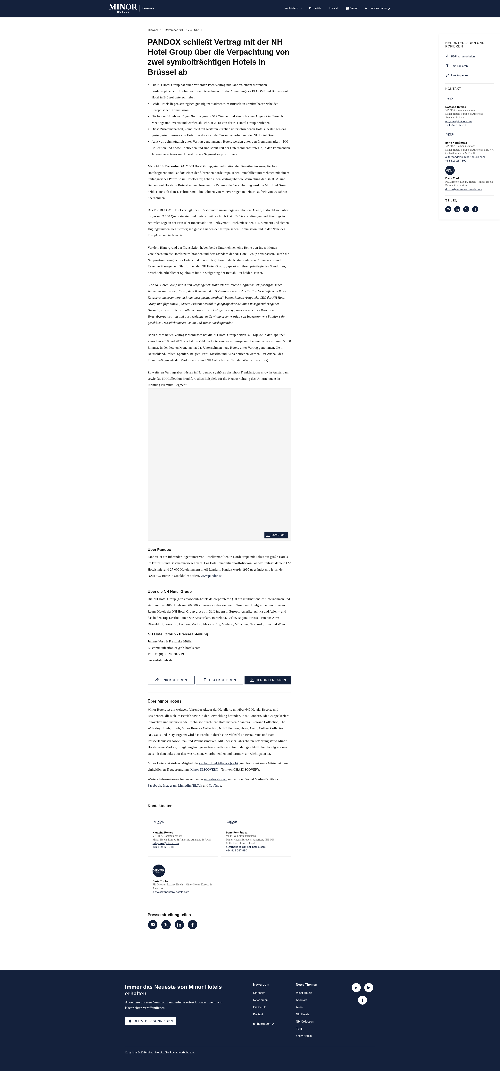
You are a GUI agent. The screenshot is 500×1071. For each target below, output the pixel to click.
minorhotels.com (215, 779)
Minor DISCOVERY (204, 769)
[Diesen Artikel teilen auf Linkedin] (179, 924)
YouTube (215, 785)
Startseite (259, 992)
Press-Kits (315, 8)
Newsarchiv (260, 1000)
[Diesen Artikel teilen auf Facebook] (192, 924)
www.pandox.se (211, 576)
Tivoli (299, 1028)
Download (279, 535)
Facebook (154, 785)
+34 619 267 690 (236, 850)
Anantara (301, 1000)
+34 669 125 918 (163, 847)
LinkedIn (184, 785)
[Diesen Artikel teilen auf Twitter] (166, 924)
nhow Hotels (304, 1035)
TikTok (197, 785)
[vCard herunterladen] (211, 818)
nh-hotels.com (379, 8)
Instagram (170, 785)
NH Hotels (302, 1014)
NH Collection (304, 1021)
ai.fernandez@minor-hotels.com (246, 846)
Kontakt (333, 8)
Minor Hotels (304, 992)
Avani (299, 1007)
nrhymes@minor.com (166, 843)
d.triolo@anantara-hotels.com (171, 891)
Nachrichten (291, 8)
